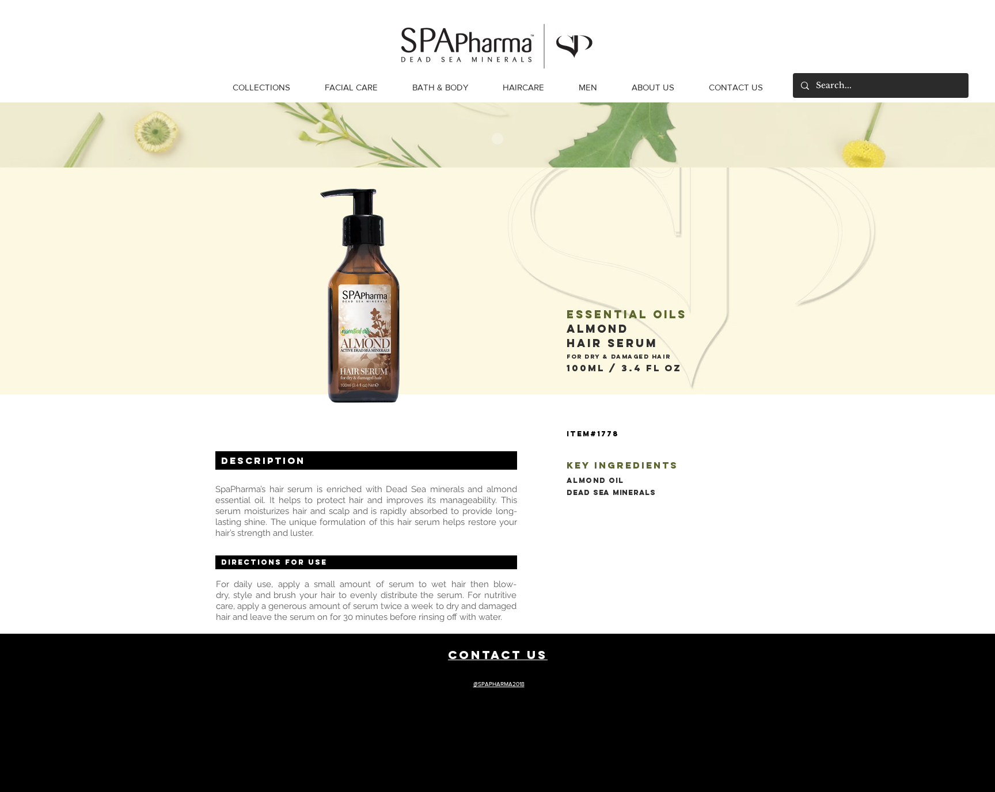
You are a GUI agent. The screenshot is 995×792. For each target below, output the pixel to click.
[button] (261, 87)
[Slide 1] (497, 138)
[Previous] (30, 135)
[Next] (964, 135)
